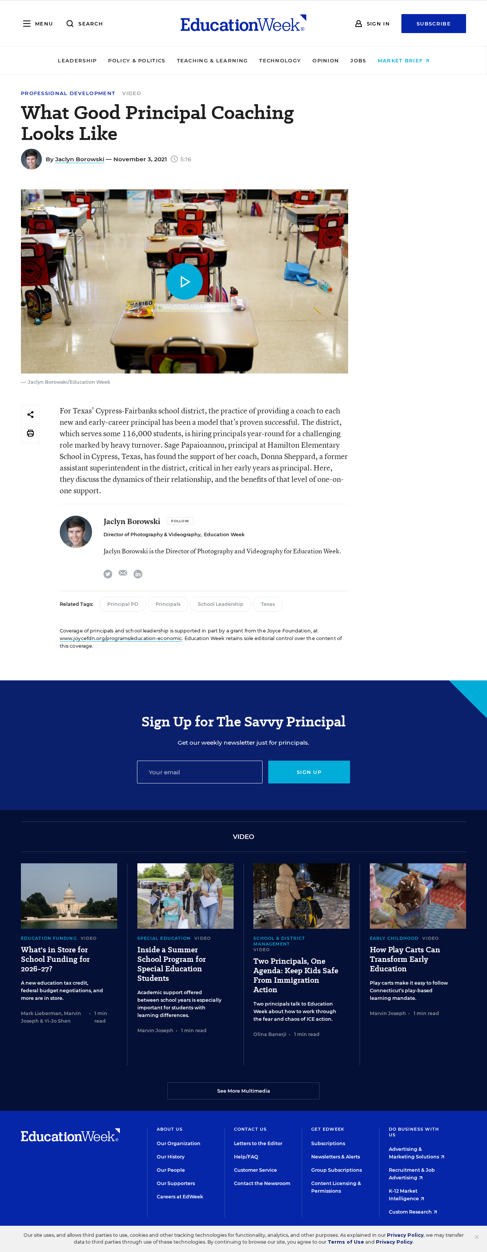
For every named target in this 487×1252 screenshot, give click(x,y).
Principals (168, 604)
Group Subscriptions (336, 1170)
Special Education (164, 938)
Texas (268, 604)
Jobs (358, 60)
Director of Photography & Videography (152, 534)
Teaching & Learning (212, 60)
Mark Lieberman (41, 1013)
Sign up (309, 772)
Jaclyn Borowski (79, 159)
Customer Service (255, 1170)
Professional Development (68, 93)
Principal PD (122, 604)
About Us (170, 1129)
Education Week (224, 534)
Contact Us (250, 1129)
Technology (280, 60)
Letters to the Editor (258, 1143)
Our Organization (179, 1143)
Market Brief (401, 60)
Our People (171, 1170)
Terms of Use (346, 1242)
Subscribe (434, 24)
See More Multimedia (243, 1091)
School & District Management (279, 941)
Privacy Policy (405, 1235)
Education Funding (49, 938)
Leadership (77, 60)
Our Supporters (176, 1183)
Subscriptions (328, 1143)
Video (132, 93)
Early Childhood (394, 938)
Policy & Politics (136, 60)
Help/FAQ (246, 1157)
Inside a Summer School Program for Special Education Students (171, 964)
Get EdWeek (327, 1129)
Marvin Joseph (155, 1030)
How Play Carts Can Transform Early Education (405, 959)
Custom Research (411, 1212)
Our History (171, 1157)
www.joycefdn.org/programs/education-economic (121, 638)
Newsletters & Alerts (335, 1157)
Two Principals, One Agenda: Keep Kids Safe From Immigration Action (295, 975)
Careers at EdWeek (180, 1197)
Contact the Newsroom (262, 1183)
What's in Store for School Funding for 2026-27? (55, 959)
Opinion (325, 60)
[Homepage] (243, 23)
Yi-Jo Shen (58, 1021)
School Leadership (221, 604)
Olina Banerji (269, 1034)
